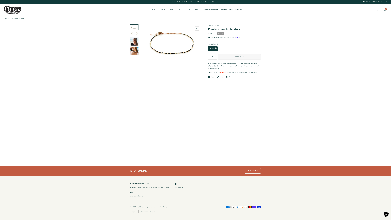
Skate (188, 10)
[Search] (377, 10)
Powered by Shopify (161, 207)
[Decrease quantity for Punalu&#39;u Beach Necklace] (209, 56)
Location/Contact (226, 10)
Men (153, 10)
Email (131, 192)
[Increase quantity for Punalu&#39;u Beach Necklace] (215, 56)
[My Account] (381, 10)
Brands (180, 10)
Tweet (221, 77)
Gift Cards (239, 10)
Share (212, 77)
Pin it (230, 77)
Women (162, 10)
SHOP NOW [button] (253, 171)
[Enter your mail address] (170, 196)
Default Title (213, 48)
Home (5, 18)
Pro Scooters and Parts (211, 10)
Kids (171, 10)
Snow (197, 10)
